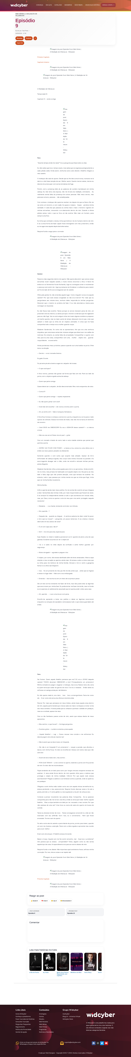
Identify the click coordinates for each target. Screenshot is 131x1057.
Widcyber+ (79, 5)
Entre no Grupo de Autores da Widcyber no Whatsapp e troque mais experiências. (34, 1043)
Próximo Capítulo (43, 879)
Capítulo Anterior (43, 62)
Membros (68, 5)
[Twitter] (102, 1043)
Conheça (39, 5)
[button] (108, 5)
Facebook (28, 38)
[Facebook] (94, 1043)
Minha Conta (107, 5)
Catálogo (58, 5)
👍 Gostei (34, 901)
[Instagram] (98, 1043)
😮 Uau (54, 901)
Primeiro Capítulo (43, 57)
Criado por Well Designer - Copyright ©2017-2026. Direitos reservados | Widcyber (65, 1053)
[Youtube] (106, 1043)
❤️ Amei (44, 901)
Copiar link (20, 43)
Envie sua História (92, 5)
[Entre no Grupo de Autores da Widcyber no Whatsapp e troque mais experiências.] (17, 1043)
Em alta (49, 5)
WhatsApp (19, 38)
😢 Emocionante (65, 901)
